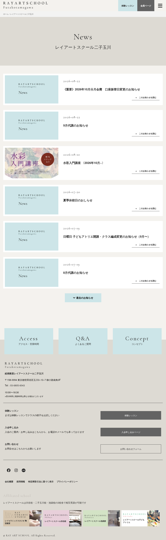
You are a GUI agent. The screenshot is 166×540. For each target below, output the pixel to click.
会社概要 (9, 481)
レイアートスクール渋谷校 (55, 521)
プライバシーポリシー (67, 481)
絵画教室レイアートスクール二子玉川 (24, 373)
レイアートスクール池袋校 (95, 521)
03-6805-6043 (17, 385)
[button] (83, 297)
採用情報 (21, 481)
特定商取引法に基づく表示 (40, 481)
